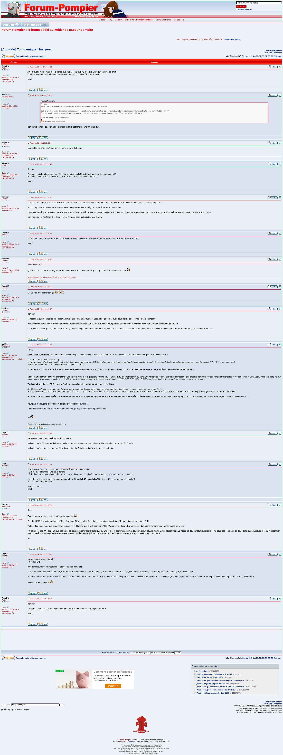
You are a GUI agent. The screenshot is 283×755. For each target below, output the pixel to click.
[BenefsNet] (95, 689)
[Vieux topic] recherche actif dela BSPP (212, 693)
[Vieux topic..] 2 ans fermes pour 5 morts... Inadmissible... (220, 687)
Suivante (277, 56)
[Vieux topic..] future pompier (208, 677)
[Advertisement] (40, 39)
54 (266, 56)
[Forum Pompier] (65, 17)
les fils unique (202, 671)
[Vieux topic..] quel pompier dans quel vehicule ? (217, 690)
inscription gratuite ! (232, 39)
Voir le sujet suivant (274, 50)
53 (263, 56)
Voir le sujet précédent (273, 52)
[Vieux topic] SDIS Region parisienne (212, 684)
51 (257, 56)
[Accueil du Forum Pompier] (11, 24)
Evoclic (132, 741)
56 (272, 56)
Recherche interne (245, 9)
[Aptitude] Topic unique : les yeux (26, 49)
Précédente (243, 56)
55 (269, 56)
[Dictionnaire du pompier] (35, 24)
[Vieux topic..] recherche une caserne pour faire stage (219, 680)
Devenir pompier (38, 56)
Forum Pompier (22, 56)
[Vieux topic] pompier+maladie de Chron (213, 674)
